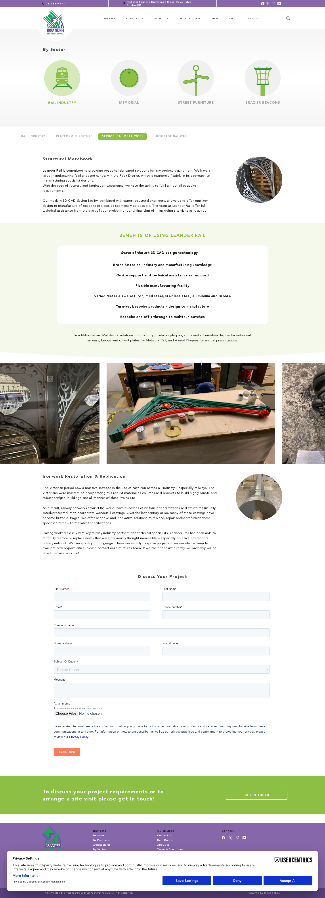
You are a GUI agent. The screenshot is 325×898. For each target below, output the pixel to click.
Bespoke (99, 835)
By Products (101, 840)
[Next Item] (314, 413)
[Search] (288, 18)
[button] (135, 18)
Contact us (164, 835)
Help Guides (165, 840)
